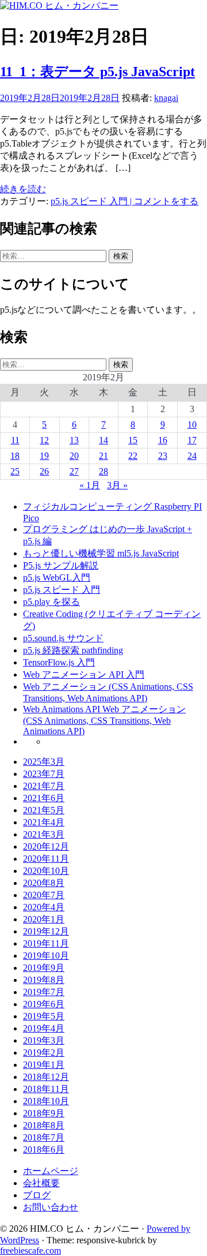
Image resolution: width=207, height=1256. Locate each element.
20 (74, 456)
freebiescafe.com (30, 1250)
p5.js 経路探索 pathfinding (73, 650)
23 (162, 456)
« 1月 (89, 485)
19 (44, 456)
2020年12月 (46, 846)
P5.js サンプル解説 (60, 565)
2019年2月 (43, 1052)
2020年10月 (46, 871)
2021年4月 (43, 822)
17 (192, 440)
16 (162, 440)
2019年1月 (43, 1065)
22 (132, 456)
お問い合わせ (50, 1207)
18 (15, 456)
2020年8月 (43, 883)
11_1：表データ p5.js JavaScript (97, 71)
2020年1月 (43, 919)
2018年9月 (43, 1113)
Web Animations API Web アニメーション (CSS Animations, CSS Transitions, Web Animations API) (104, 720)
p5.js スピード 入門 (89, 201)
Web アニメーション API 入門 (83, 674)
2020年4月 (43, 907)
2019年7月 (43, 992)
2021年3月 (43, 834)
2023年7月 (43, 774)
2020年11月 (46, 858)
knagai (166, 98)
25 (15, 471)
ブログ (37, 1195)
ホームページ (50, 1171)
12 (44, 440)
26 (44, 471)
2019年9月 (43, 968)
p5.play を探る (51, 602)
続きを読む (23, 189)
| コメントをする (163, 201)
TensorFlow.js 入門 (59, 662)
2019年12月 (46, 931)
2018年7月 (43, 1137)
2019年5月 (43, 1016)
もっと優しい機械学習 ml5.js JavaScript (101, 553)
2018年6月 (43, 1149)
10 (192, 424)
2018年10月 (46, 1101)
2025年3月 (43, 762)
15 (132, 440)
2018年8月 (43, 1125)
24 (192, 456)
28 (103, 471)
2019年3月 (43, 1040)
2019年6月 (43, 1004)
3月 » (117, 485)
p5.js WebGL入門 (56, 577)
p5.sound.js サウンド (63, 638)
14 (103, 440)
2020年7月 (43, 895)
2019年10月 (46, 955)
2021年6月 (43, 798)
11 (15, 440)
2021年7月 (43, 786)
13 (74, 440)
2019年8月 (43, 980)
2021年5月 (43, 810)
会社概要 (41, 1183)
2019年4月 (43, 1028)
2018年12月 (46, 1077)
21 (103, 456)
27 (74, 471)
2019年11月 (46, 943)
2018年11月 (46, 1089)
